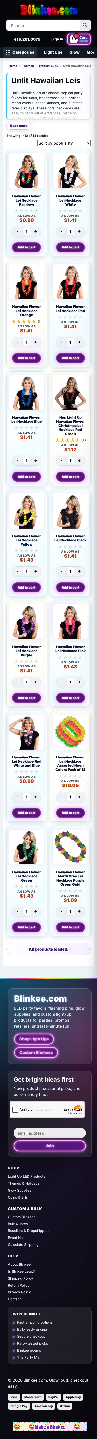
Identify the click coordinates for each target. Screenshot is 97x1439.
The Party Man (29, 1357)
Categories (23, 52)
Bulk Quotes (18, 1224)
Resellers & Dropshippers (28, 1230)
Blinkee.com (40, 999)
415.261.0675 (27, 39)
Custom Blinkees (36, 1052)
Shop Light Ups (34, 1038)
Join (50, 1145)
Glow (74, 52)
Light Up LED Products (26, 1176)
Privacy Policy (19, 1292)
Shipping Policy (20, 1278)
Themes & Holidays (24, 1183)
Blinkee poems (29, 1350)
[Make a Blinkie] (50, 1427)
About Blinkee (19, 1264)
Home (13, 66)
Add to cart (26, 247)
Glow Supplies (19, 1190)
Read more (19, 126)
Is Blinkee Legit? (21, 1271)
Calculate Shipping (23, 1244)
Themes (28, 66)
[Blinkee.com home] (48, 9)
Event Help (17, 1237)
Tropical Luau (48, 66)
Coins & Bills (18, 1197)
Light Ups (53, 52)
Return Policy (18, 1285)
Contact (14, 1299)
